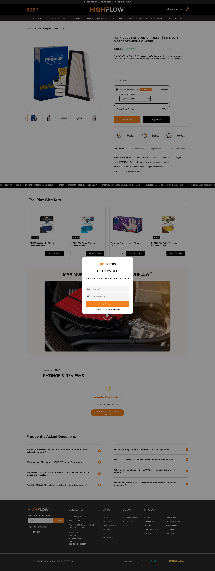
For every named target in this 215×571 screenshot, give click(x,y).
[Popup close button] (129, 261)
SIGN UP (107, 304)
